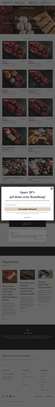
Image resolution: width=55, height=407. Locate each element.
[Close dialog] (51, 188)
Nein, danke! (27, 217)
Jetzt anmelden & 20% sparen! (27, 209)
